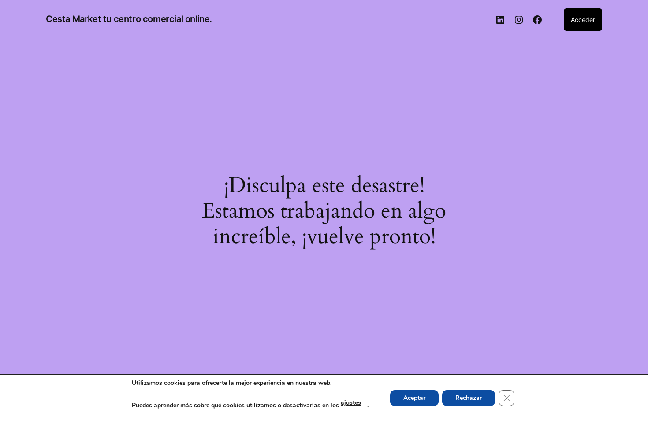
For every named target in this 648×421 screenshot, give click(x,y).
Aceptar (414, 398)
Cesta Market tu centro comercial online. (129, 19)
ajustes (351, 403)
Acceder (583, 19)
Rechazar (468, 398)
